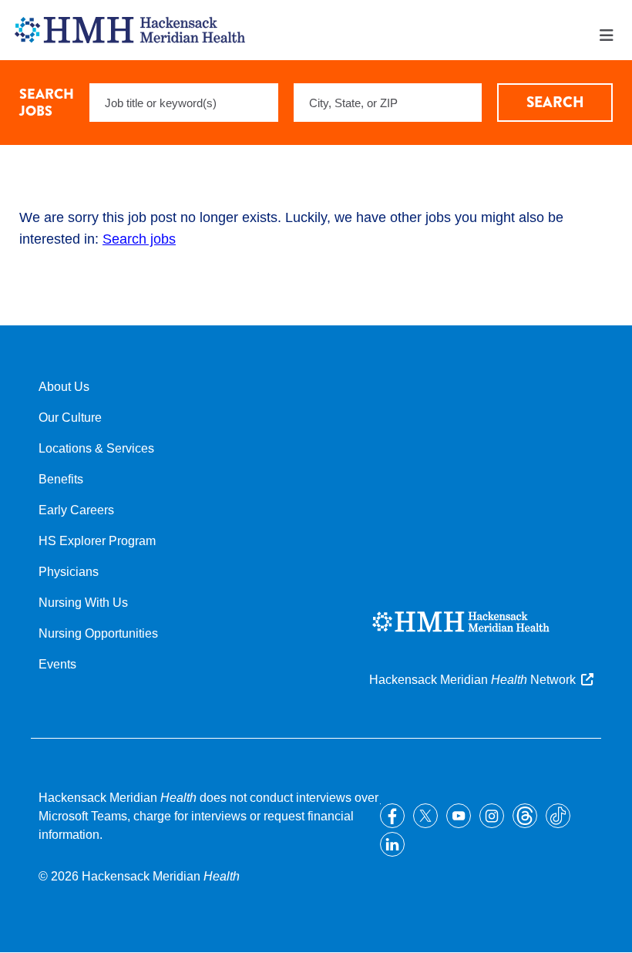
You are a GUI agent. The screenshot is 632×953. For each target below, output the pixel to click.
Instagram (491, 815)
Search (555, 102)
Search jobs (139, 239)
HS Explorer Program (97, 540)
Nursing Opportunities (98, 633)
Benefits (61, 479)
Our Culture (70, 417)
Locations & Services (96, 448)
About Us (64, 386)
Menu (606, 35)
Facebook (392, 815)
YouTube (458, 815)
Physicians (69, 571)
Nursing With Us (83, 602)
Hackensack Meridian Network (472, 679)
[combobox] (388, 102)
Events (57, 664)
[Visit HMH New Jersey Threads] (525, 815)
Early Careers (76, 510)
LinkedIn (392, 844)
